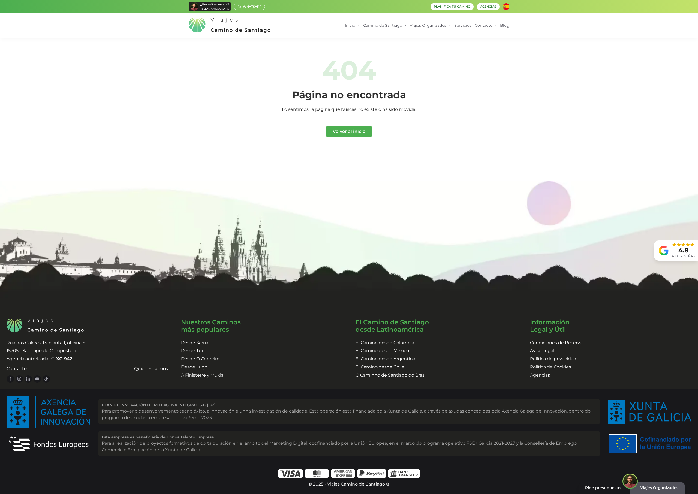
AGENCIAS (488, 6)
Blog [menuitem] (504, 25)
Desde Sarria (194, 342)
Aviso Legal (542, 350)
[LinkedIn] (28, 379)
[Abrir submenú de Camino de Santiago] (405, 25)
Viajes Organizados (659, 488)
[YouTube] (37, 379)
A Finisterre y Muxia (202, 375)
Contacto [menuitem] (483, 25)
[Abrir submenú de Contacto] (495, 25)
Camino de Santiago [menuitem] (382, 25)
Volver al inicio (349, 131)
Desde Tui (192, 350)
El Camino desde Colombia (385, 342)
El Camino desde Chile (380, 367)
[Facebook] (10, 379)
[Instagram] (19, 379)
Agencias (540, 375)
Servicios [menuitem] (462, 25)
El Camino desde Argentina (385, 358)
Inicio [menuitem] (350, 25)
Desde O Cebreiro (200, 358)
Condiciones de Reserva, (556, 342)
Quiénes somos (151, 368)
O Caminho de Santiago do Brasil (391, 375)
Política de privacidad (553, 358)
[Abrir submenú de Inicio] (358, 25)
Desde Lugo (194, 367)
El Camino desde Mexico (382, 350)
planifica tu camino (452, 6)
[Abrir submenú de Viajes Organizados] (449, 25)
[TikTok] (46, 379)
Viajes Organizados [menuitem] (428, 25)
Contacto (17, 368)
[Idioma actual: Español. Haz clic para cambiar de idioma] (506, 6)
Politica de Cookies (550, 367)
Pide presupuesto (603, 488)
